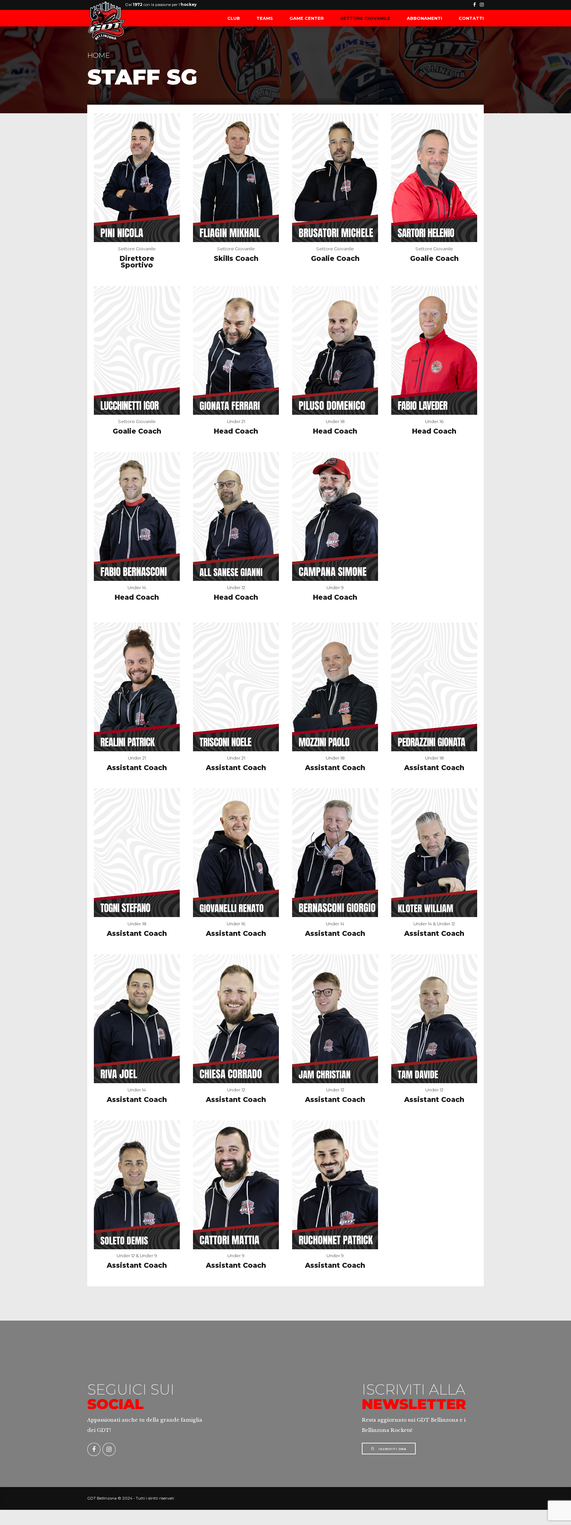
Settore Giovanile (365, 18)
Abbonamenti (424, 18)
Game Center (306, 18)
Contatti (471, 18)
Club (233, 18)
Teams (264, 18)
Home (98, 55)
